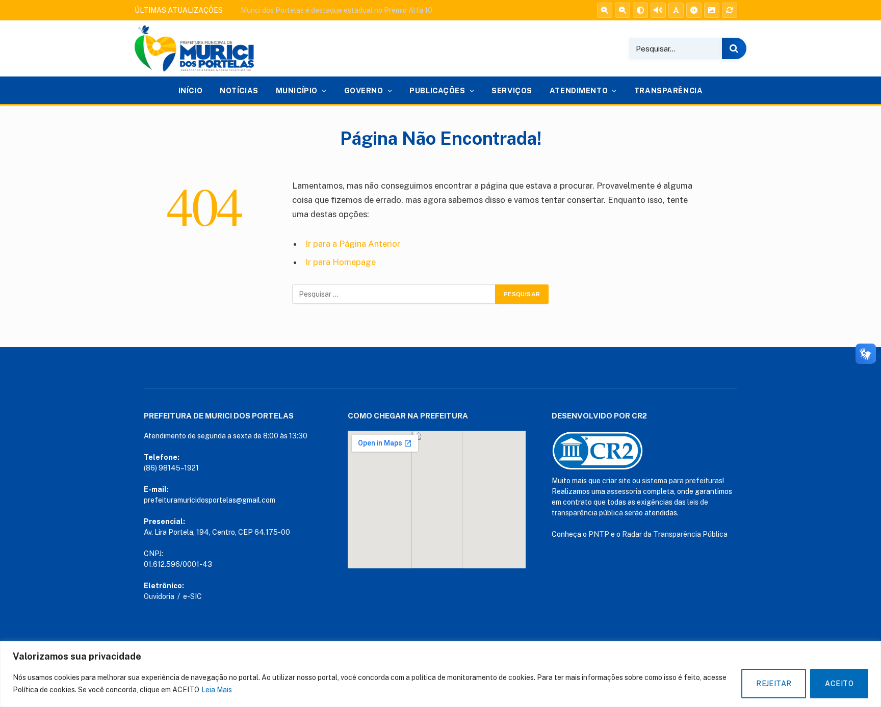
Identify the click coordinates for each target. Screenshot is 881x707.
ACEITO (839, 683)
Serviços (511, 90)
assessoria (624, 491)
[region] (440, 674)
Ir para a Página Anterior (352, 244)
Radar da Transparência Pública (675, 534)
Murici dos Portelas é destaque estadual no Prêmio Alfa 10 (336, 10)
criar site (616, 481)
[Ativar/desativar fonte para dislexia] (676, 10)
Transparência (668, 90)
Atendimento (579, 90)
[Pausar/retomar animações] (694, 10)
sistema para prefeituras (682, 481)
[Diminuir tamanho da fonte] (622, 10)
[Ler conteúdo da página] (658, 10)
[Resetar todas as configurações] (729, 10)
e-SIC (192, 596)
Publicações (437, 90)
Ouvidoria (159, 596)
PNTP (598, 534)
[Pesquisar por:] (394, 294)
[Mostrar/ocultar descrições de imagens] (711, 10)
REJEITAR (773, 683)
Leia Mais (216, 690)
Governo (363, 90)
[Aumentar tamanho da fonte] (604, 10)
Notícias (239, 90)
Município (297, 90)
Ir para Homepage (340, 262)
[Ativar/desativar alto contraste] (640, 10)
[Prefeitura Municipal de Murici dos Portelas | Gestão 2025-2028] (194, 48)
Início (190, 90)
